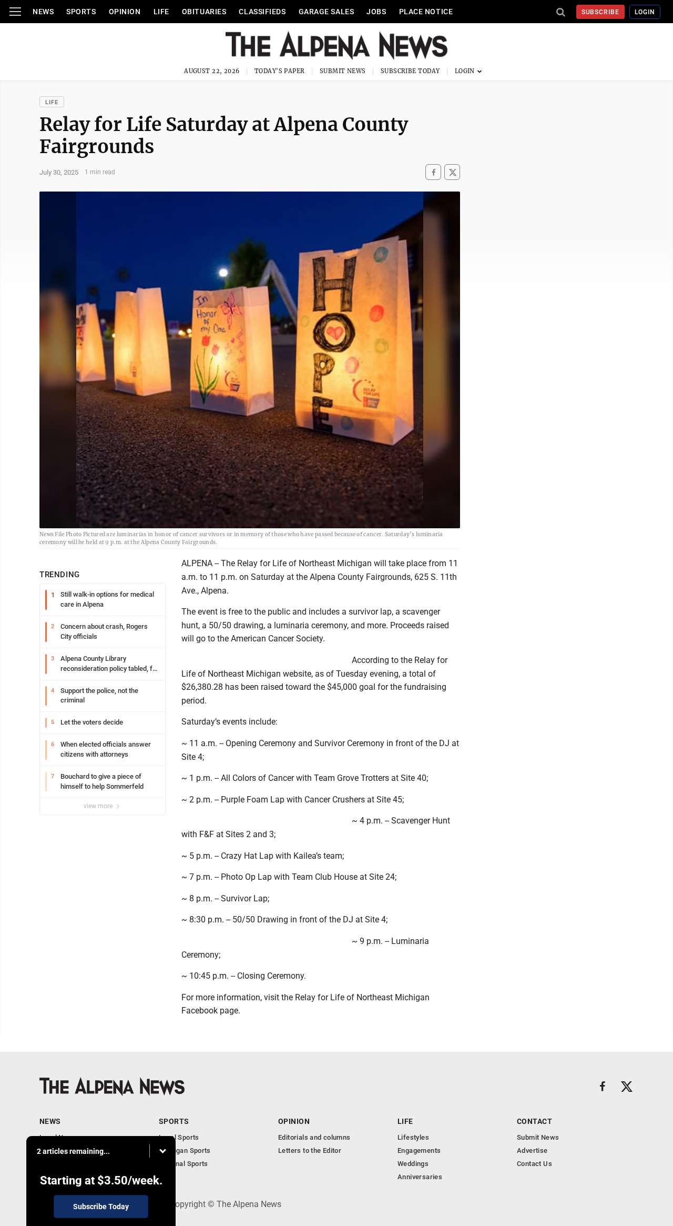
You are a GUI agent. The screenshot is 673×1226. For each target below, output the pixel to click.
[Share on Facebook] (433, 172)
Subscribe (601, 12)
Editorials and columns (314, 1137)
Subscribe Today (410, 71)
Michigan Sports (185, 1150)
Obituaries (204, 11)
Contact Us (534, 1164)
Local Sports (179, 1137)
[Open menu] (15, 11)
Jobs (376, 11)
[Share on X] (452, 172)
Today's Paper (279, 71)
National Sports (183, 1164)
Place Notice (426, 11)
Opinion (125, 11)
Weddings (413, 1164)
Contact (534, 1121)
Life (161, 11)
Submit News (343, 71)
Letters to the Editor (309, 1150)
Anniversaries (419, 1177)
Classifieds (262, 11)
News (43, 11)
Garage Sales (326, 11)
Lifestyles (413, 1137)
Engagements (419, 1150)
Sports (81, 11)
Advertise (532, 1150)
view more (99, 806)
